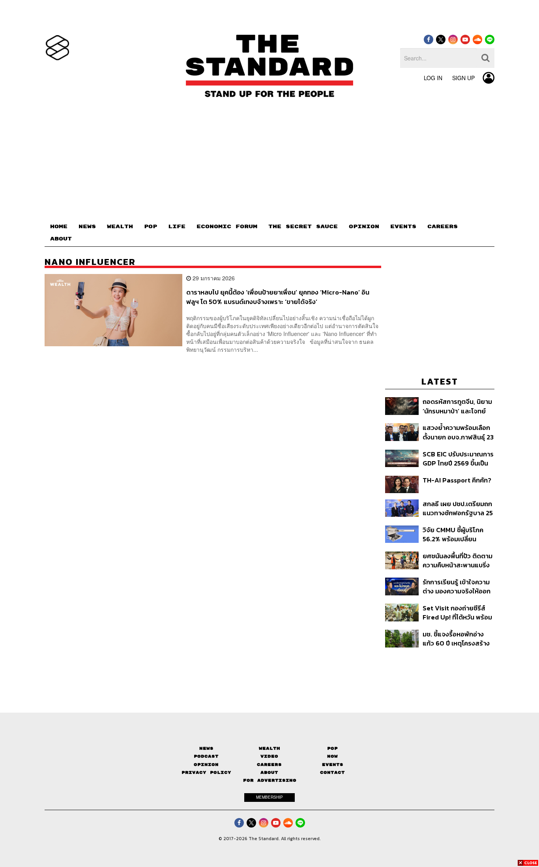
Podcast (206, 756)
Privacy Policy (206, 772)
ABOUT (61, 239)
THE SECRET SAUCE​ (303, 226)
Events (332, 764)
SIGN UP (463, 78)
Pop (332, 748)
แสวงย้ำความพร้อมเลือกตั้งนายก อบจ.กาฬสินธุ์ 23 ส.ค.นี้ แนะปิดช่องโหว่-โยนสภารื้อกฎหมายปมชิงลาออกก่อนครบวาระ (458, 432)
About (269, 772)
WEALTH (120, 226)
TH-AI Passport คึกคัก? (457, 480)
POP (150, 226)
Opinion (206, 764)
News (206, 748)
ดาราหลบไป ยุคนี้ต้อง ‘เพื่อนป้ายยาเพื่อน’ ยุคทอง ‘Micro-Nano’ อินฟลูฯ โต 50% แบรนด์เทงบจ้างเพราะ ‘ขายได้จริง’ (277, 297)
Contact (332, 772)
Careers (269, 764)
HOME (58, 226)
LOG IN (433, 78)
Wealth (269, 748)
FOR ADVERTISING (269, 780)
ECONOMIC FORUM (227, 226)
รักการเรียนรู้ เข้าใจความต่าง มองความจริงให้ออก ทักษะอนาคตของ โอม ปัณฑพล (456, 586)
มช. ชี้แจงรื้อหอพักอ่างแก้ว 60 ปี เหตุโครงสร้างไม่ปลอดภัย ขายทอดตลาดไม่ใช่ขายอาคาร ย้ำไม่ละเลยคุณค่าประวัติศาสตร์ (456, 638)
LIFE (176, 226)
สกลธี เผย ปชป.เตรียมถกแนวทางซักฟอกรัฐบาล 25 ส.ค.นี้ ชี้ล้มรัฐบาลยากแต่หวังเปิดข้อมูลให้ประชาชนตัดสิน (458, 508)
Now (332, 756)
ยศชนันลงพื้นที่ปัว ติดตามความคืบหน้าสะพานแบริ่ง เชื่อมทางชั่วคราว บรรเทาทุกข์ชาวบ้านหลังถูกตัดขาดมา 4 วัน (457, 560)
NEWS (87, 226)
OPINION (364, 226)
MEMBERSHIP (269, 797)
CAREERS (442, 226)
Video (269, 756)
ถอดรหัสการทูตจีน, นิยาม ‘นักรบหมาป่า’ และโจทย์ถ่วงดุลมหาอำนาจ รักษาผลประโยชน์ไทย (457, 406)
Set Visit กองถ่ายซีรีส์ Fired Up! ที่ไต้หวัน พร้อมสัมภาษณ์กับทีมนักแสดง (457, 612)
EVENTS (403, 226)
